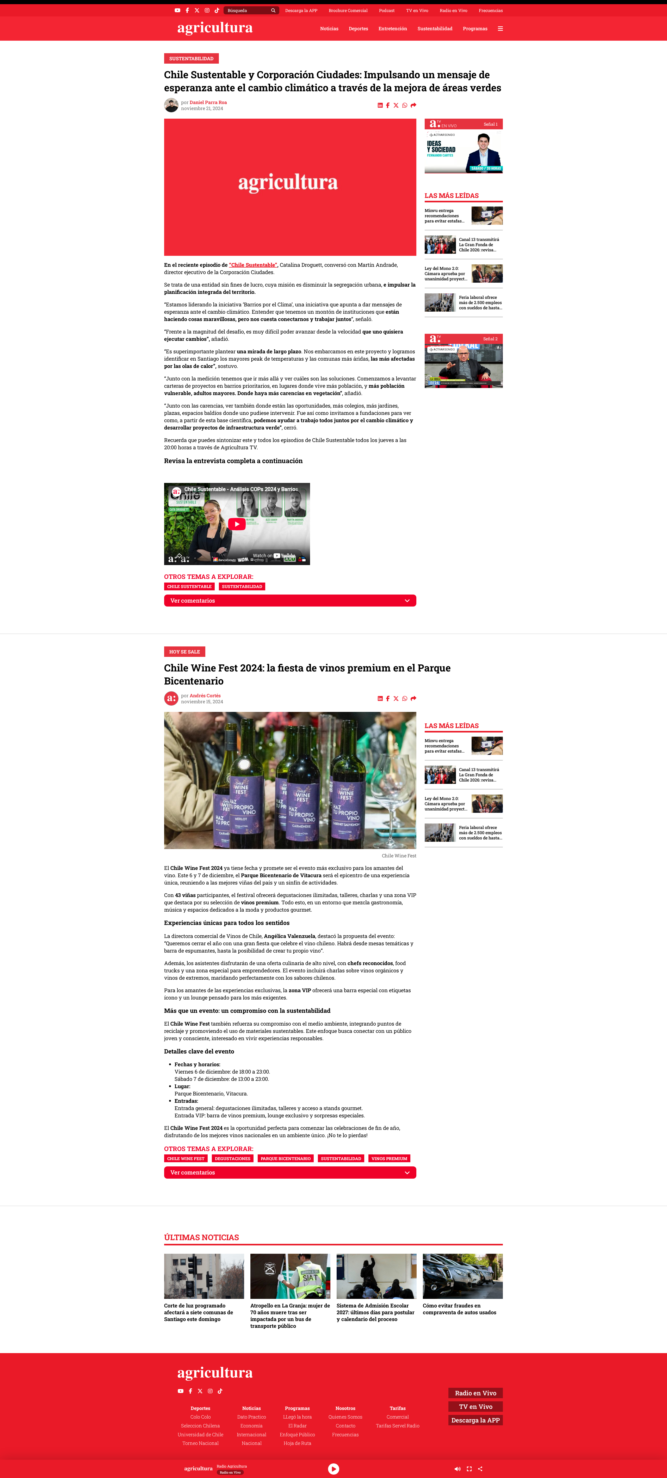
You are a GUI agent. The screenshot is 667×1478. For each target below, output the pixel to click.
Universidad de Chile (200, 1434)
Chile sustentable (189, 586)
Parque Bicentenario (286, 1158)
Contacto (345, 1425)
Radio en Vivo (453, 10)
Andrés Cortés (205, 695)
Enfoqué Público (297, 1434)
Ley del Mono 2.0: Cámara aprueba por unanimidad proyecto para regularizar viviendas (446, 273)
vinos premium (389, 1158)
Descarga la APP (301, 10)
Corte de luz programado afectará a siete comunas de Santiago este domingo (198, 1312)
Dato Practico (251, 1417)
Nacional (252, 1443)
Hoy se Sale (184, 652)
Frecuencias (491, 10)
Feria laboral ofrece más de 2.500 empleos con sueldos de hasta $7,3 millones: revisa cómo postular (480, 302)
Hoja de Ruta (297, 1443)
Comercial (398, 1417)
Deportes (358, 28)
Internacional (251, 1434)
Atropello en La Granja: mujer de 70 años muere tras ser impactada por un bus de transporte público (290, 1315)
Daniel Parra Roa (208, 102)
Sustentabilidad (435, 28)
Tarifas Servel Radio (397, 1425)
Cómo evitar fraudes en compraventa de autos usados (459, 1309)
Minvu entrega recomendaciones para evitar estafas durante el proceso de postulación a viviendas (445, 215)
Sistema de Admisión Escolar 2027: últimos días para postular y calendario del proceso (376, 1312)
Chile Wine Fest (186, 1158)
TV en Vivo (417, 10)
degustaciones (232, 1158)
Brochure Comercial (348, 10)
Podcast (387, 10)
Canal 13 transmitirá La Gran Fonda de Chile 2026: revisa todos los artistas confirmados (479, 244)
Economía (251, 1425)
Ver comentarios (192, 600)
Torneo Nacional (200, 1443)
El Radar (297, 1425)
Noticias (329, 28)
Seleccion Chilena (200, 1425)
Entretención (393, 28)
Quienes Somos (345, 1417)
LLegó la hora (297, 1417)
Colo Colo (200, 1417)
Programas (475, 28)
